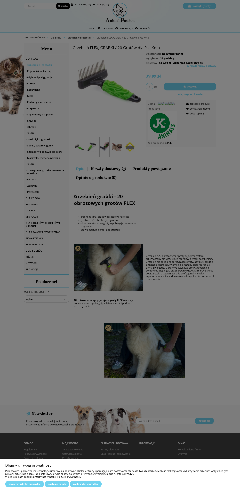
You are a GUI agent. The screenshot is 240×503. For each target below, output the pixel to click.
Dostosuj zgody (57, 484)
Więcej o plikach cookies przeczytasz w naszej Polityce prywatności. (43, 476)
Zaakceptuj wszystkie (85, 484)
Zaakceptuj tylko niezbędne (24, 484)
